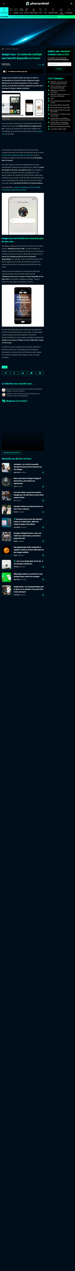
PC (11, 13)
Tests (15, 486)
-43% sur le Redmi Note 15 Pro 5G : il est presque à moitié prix (28, 562)
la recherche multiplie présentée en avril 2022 (17, 155)
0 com (39, 65)
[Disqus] (23, 428)
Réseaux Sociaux (43, 17)
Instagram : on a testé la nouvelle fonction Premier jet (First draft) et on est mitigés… (28, 467)
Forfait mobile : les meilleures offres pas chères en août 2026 (59, 123)
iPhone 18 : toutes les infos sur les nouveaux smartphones (60, 95)
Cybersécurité (53, 13)
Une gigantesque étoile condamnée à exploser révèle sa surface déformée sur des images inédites (29, 550)
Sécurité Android (52, 17)
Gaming (16, 13)
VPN (45, 13)
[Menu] (3, 3)
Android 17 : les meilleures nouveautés (58, 91)
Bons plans (34, 13)
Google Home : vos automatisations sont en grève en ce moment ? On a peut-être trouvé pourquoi (29, 589)
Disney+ (16, 541)
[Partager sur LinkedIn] (23, 373)
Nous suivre (40, 373)
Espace (26, 13)
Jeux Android (13, 17)
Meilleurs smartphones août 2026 (60, 126)
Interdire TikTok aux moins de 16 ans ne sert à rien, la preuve (28, 507)
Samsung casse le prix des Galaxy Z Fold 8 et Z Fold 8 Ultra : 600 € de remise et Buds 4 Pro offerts (28, 522)
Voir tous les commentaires (12, 452)
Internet (16, 512)
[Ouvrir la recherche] (71, 3)
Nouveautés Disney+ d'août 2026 (60, 107)
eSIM (61, 13)
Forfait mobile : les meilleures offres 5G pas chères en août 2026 (60, 119)
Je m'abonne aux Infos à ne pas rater (17, 71)
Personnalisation (33, 17)
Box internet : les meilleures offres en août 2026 (60, 115)
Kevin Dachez (6, 64)
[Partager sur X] (6, 373)
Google (4, 367)
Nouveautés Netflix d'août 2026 (59, 105)
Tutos (40, 13)
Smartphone (17, 527)
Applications (16, 49)
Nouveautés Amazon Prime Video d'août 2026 (60, 111)
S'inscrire (59, 69)
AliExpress (16, 567)
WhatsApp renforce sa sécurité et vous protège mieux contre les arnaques (28, 575)
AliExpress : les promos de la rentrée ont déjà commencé (58, 83)
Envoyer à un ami (31, 373)
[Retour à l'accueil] (37, 3)
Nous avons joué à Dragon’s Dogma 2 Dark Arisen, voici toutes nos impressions (27, 481)
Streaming (68, 13)
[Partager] (43, 64)
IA (14, 500)
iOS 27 (52, 98)
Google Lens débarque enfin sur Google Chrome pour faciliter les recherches (21, 188)
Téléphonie (4, 13)
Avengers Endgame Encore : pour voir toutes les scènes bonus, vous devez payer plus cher (27, 536)
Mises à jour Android (22, 17)
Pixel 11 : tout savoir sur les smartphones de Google (58, 87)
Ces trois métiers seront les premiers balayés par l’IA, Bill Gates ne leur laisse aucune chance (29, 495)
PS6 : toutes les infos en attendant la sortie (60, 102)
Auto (21, 13)
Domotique (16, 595)
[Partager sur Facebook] (14, 373)
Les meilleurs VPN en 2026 (58, 129)
